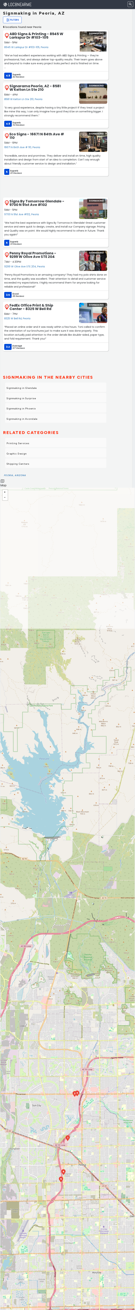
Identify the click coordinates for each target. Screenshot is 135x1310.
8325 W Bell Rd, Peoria (17, 318)
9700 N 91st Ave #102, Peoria (21, 214)
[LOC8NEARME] (17, 4)
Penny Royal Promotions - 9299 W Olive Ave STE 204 (32, 254)
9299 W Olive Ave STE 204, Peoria (24, 266)
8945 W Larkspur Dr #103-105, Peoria (26, 47)
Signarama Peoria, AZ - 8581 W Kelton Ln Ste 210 (35, 87)
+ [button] (5, 492)
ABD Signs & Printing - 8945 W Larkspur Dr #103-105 (36, 35)
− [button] (5, 497)
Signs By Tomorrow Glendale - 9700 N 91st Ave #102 (36, 202)
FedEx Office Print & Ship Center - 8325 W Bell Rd (31, 307)
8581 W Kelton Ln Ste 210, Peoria (23, 99)
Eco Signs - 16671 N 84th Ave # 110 (36, 135)
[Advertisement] (55, 186)
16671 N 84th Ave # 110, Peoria (22, 147)
